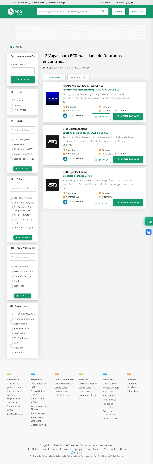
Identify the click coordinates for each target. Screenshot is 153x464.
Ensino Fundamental (24, 318)
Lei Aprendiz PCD (64, 383)
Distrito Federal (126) (24, 158)
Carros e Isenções (88, 383)
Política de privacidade (109, 405)
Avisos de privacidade (109, 412)
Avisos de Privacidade (68, 456)
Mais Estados (24, 168)
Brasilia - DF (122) (22, 215)
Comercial (19, 285)
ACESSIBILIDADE (103, 2)
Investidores (109, 395)
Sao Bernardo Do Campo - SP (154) (22, 209)
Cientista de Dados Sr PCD (77, 175)
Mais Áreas (24, 295)
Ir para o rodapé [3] (57, 2)
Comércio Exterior (23, 276)
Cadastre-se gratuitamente (14, 385)
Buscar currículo (39, 424)
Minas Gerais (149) (23, 154)
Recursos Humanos (23, 271)
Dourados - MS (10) (23, 227)
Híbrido (17, 105)
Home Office (20, 109)
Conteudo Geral (15, 413)
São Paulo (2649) (22, 139)
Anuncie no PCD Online (39, 400)
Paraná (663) (20, 144)
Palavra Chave (18, 64)
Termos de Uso (89, 456)
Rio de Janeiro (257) (23, 149)
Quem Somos (110, 383)
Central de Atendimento (13, 404)
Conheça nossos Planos (39, 407)
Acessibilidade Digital (38, 392)
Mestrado (18, 347)
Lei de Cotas (61, 387)
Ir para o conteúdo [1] (21, 2)
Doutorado (19, 352)
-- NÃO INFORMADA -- (25, 314)
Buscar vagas (13, 390)
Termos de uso (110, 418)
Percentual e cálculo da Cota (62, 393)
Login (10, 409)
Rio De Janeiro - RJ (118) (23, 221)
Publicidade (133, 390)
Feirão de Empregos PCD (14, 396)
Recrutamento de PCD (87, 396)
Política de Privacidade (43, 456)
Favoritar (102, 116)
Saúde (17, 281)
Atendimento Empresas (37, 419)
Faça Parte (108, 391)
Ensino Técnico (21, 328)
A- (137, 2)
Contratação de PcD (38, 385)
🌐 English (76, 452)
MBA (16, 342)
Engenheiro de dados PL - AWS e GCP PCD (85, 132)
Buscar (25, 79)
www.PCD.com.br (50, 449)
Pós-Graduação (21, 338)
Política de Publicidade (110, 456)
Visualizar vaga (130, 116)
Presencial (19, 100)
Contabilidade (21, 266)
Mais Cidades (24, 237)
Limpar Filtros (54, 77)
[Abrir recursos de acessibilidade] (149, 221)
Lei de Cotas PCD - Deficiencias (88, 389)
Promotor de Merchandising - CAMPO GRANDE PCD (91, 89)
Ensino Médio (20, 323)
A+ (140, 2)
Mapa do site (109, 399)
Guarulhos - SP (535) (24, 202)
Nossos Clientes (111, 387)
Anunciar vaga (38, 413)
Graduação (19, 333)
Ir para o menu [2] (39, 2)
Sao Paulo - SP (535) (23, 197)
